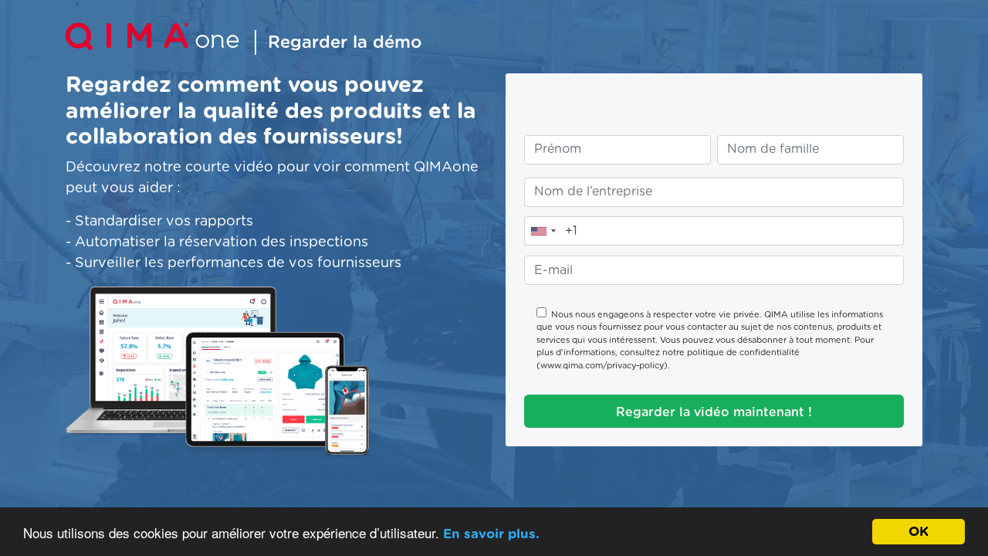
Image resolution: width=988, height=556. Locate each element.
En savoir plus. (491, 534)
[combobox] (542, 231)
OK (918, 531)
